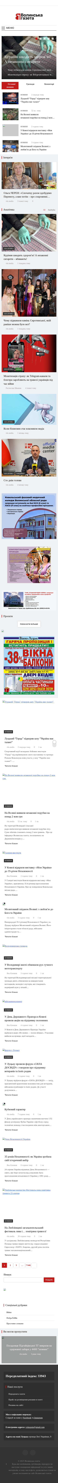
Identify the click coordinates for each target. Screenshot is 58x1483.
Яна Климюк (12, 876)
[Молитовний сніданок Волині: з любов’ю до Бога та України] (10, 146)
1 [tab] (36, 39)
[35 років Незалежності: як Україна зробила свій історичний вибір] (16, 1145)
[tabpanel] (29, 57)
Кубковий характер (15, 1109)
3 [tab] (45, 39)
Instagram (38, 1418)
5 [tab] (53, 39)
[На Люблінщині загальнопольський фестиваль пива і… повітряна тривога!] (29, 1206)
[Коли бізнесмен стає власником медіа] (29, 409)
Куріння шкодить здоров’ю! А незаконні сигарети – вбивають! (27, 62)
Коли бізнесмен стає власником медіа (24, 428)
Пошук (7, 1274)
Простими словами (14, 1323)
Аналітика (10, 51)
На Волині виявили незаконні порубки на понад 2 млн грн (36, 117)
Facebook (27, 1418)
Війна (18, 369)
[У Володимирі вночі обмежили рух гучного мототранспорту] (15, 952)
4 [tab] (49, 39)
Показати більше (29, 624)
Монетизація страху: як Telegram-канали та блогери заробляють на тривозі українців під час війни (28, 380)
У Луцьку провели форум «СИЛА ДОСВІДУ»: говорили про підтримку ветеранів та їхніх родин (25, 1068)
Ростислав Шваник (13, 388)
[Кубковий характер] (4, 1104)
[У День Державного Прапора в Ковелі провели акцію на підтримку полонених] (12, 1006)
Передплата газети (16, 1394)
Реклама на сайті (15, 1405)
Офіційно (20, 474)
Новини (24, 95)
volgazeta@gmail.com (35, 1427)
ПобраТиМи (11, 1318)
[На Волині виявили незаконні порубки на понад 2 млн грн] (10, 114)
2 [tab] (41, 39)
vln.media (9, 201)
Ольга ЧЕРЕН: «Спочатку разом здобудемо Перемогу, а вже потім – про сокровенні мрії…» (28, 197)
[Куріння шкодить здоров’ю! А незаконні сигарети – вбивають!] (29, 233)
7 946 (28, 1265)
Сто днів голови (12, 480)
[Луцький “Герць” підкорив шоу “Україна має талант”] (10, 98)
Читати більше (11, 766)
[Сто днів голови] (29, 457)
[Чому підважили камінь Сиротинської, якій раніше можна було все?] (29, 293)
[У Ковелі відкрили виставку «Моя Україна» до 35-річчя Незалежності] (10, 130)
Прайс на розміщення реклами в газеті (25, 1400)
